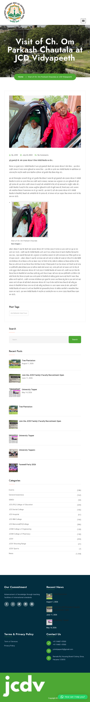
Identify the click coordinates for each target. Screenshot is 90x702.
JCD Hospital (14, 514)
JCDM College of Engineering (20, 529)
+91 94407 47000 (59, 641)
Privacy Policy (9, 646)
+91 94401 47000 (59, 644)
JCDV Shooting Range (17, 544)
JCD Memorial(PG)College (19, 524)
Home (20, 77)
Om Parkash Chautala (19, 313)
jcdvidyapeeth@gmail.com (63, 649)
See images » (16, 244)
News (11, 553)
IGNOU (11, 500)
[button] (73, 697)
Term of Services (11, 641)
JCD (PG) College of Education (21, 505)
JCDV (11, 539)
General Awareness (16, 495)
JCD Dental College (16, 509)
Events (11, 490)
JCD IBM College (15, 519)
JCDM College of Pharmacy (19, 534)
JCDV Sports (14, 549)
